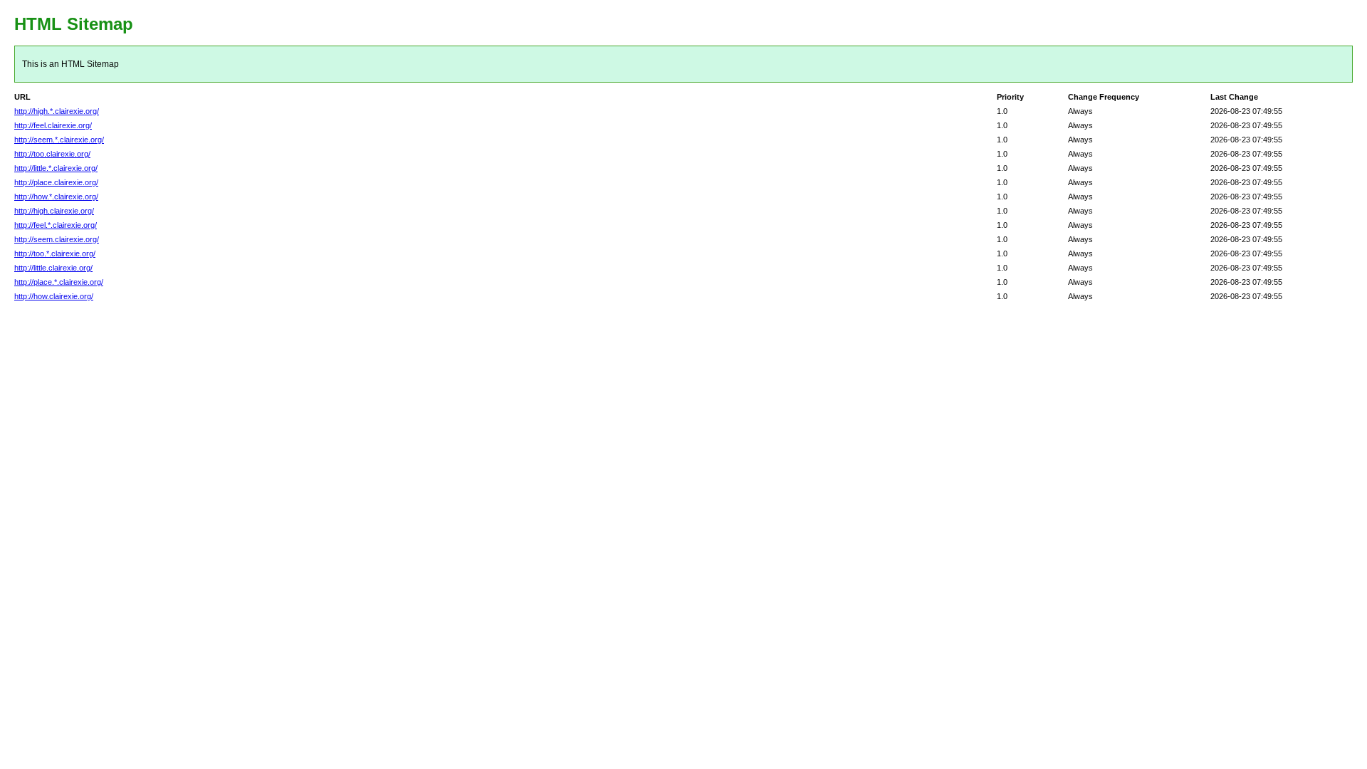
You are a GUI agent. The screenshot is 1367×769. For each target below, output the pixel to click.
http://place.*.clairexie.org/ (58, 282)
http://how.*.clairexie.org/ (56, 196)
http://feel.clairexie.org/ (53, 125)
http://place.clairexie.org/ (56, 182)
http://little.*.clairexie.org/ (56, 168)
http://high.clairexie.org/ (54, 210)
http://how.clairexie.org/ (53, 296)
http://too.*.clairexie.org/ (54, 253)
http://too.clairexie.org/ (52, 154)
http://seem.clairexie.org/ (56, 239)
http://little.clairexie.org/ (53, 267)
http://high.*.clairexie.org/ (56, 111)
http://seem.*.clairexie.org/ (59, 139)
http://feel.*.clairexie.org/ (55, 225)
